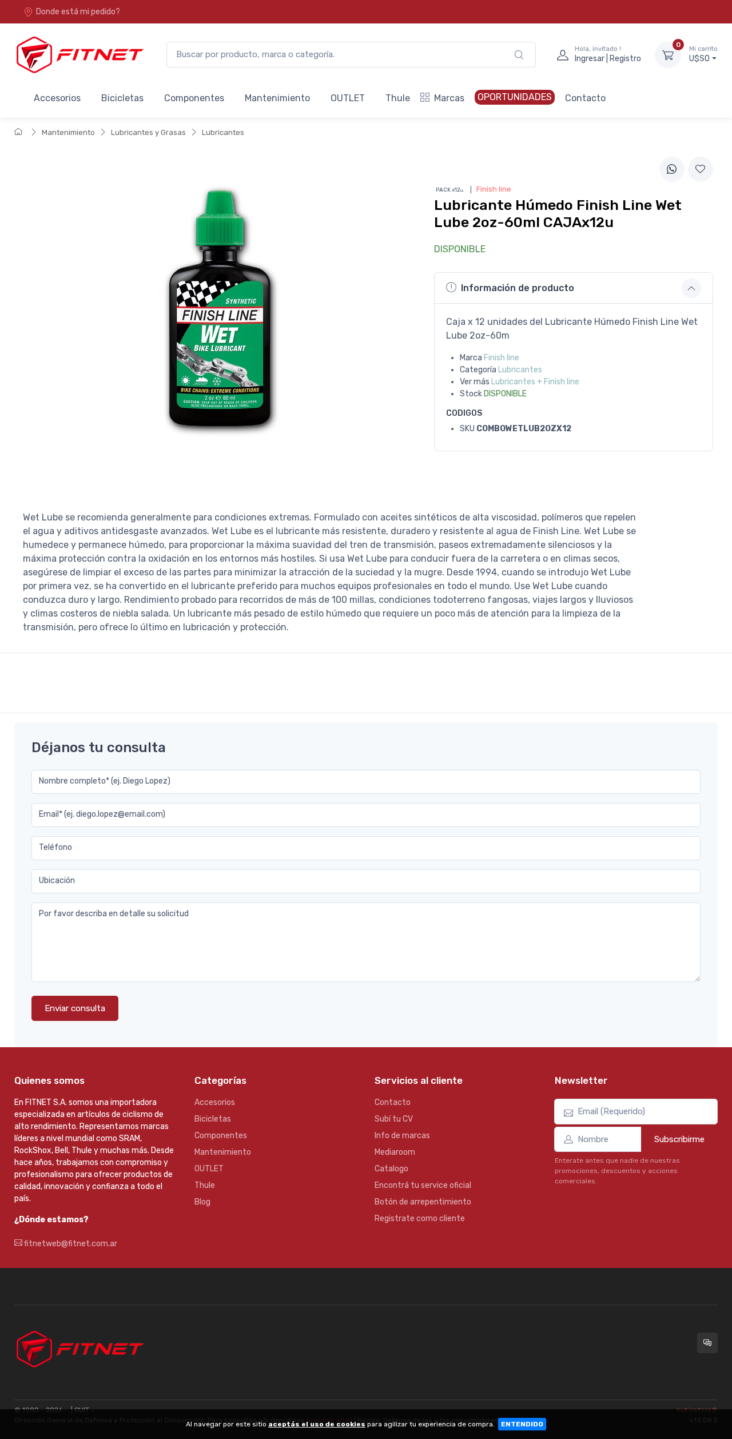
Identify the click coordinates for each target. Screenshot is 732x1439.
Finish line (501, 358)
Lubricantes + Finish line (535, 382)
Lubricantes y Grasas (148, 132)
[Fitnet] (79, 54)
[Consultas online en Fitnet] (707, 1343)
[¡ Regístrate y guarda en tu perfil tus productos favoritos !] (700, 169)
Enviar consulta (75, 1008)
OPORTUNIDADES (515, 97)
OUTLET (348, 98)
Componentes (194, 98)
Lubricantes (223, 132)
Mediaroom (395, 1152)
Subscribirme (679, 1139)
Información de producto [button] (517, 288)
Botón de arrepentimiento (423, 1202)
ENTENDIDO (522, 1424)
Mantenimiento (277, 98)
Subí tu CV (394, 1119)
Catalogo (391, 1169)
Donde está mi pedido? (78, 12)
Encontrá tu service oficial (423, 1185)
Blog (202, 1202)
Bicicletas (122, 98)
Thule (397, 98)
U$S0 (703, 54)
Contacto (585, 98)
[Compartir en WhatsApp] (672, 169)
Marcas (449, 98)
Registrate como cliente (420, 1218)
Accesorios (57, 98)
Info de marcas (402, 1135)
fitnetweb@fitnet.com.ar (69, 1244)
